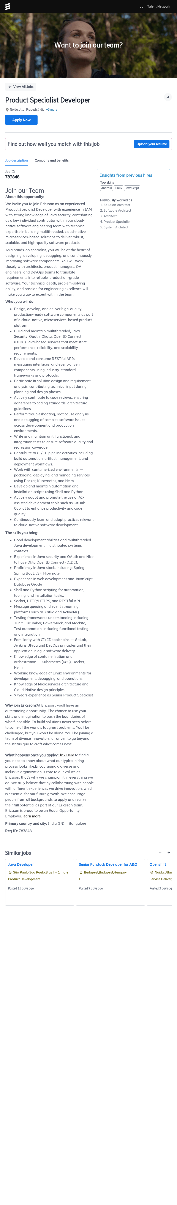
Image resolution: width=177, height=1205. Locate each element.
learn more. (32, 816)
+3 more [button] (51, 110)
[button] (168, 97)
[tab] (18, 161)
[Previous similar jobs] (160, 853)
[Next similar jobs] (169, 853)
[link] (7, 6)
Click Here (66, 755)
